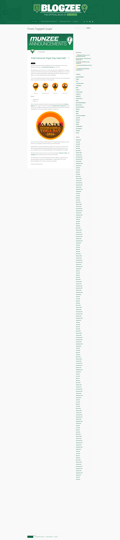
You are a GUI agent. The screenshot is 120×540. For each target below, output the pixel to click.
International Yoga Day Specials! (48, 58)
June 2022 (78, 247)
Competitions (78, 85)
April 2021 (78, 277)
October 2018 (78, 341)
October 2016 (78, 393)
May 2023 (78, 223)
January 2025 (78, 180)
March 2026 (78, 150)
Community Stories (80, 83)
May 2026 (78, 146)
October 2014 (78, 444)
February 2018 (79, 359)
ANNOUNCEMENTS (65, 21)
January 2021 (78, 283)
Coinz (77, 81)
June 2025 (78, 169)
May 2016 (78, 404)
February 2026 (79, 152)
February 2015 (79, 436)
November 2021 (79, 262)
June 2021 (78, 273)
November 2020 (79, 288)
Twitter (65, 153)
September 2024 (79, 189)
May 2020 (78, 301)
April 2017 (78, 380)
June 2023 (78, 221)
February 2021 (79, 281)
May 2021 (78, 275)
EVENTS (77, 89)
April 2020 (78, 303)
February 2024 (79, 204)
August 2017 (78, 371)
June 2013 (78, 479)
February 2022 (79, 255)
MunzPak (78, 109)
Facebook (61, 153)
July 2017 (78, 374)
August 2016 (78, 397)
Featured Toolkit (79, 92)
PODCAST (78, 119)
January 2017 (78, 386)
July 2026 (78, 142)
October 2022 (78, 238)
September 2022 (79, 240)
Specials (77, 122)
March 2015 (78, 434)
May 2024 (78, 197)
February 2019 (79, 333)
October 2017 (78, 367)
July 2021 (78, 270)
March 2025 (78, 176)
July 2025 (78, 167)
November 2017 (79, 365)
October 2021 (78, 264)
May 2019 (78, 326)
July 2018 (78, 348)
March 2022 (78, 253)
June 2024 (78, 195)
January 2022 (78, 258)
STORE (77, 124)
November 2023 (79, 210)
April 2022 (78, 251)
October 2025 (78, 161)
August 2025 (78, 165)
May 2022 (78, 249)
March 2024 (78, 202)
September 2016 (79, 395)
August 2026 (78, 139)
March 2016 (78, 408)
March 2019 (78, 331)
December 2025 (79, 157)
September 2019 (79, 318)
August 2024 (78, 191)
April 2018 (78, 354)
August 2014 (78, 449)
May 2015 (78, 429)
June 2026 (78, 144)
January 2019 (78, 335)
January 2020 (78, 309)
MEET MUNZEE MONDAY (81, 102)
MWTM (77, 111)
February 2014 (79, 462)
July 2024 (78, 193)
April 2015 (78, 432)
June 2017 (78, 376)
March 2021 (78, 279)
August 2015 (78, 423)
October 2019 (78, 316)
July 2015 (78, 425)
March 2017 (78, 382)
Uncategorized (79, 128)
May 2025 (78, 172)
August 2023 (78, 217)
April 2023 (78, 225)
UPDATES (78, 130)
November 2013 (79, 468)
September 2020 (79, 292)
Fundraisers (78, 94)
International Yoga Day (48, 67)
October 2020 (78, 290)
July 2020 (78, 296)
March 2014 (78, 460)
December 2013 (79, 466)
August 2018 (78, 346)
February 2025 (79, 178)
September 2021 (79, 266)
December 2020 (79, 285)
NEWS (77, 113)
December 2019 (79, 311)
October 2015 (78, 419)
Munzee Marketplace (80, 107)
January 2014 (78, 464)
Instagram (33, 154)
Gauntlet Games (79, 98)
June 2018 (78, 350)
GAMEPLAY (78, 96)
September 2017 (79, 369)
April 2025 (78, 174)
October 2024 (78, 187)
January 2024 (78, 206)
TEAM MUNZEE (79, 126)
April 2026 (78, 148)
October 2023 (78, 212)
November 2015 (79, 417)
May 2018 (78, 352)
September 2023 (79, 215)
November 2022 (79, 236)
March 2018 (78, 356)
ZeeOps (77, 132)
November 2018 (79, 339)
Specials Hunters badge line (59, 105)
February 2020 (79, 307)
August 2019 (78, 320)
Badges (77, 79)
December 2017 (79, 363)
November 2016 (79, 391)
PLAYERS (75, 21)
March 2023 (78, 227)
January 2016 (78, 412)
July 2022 (78, 245)
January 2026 (78, 154)
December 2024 (79, 182)
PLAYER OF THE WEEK (80, 115)
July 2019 (78, 322)
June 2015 (78, 427)
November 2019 (79, 313)
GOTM (77, 100)
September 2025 (79, 163)
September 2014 (79, 447)
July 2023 (78, 219)
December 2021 (79, 260)
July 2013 (78, 477)
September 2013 (79, 472)
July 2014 (78, 451)
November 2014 (79, 442)
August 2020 (78, 294)
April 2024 (78, 200)
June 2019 (78, 324)
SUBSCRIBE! (34, 21)
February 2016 (79, 410)
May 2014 (78, 455)
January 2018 (78, 361)
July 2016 (78, 399)
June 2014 (78, 453)
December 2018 (79, 337)
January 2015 (78, 438)
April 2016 (78, 406)
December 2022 (79, 234)
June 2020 (78, 298)
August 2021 (78, 268)
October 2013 (78, 470)
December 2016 (79, 389)
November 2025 (79, 159)
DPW (77, 87)
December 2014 (79, 440)
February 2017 (79, 384)
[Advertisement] (86, 40)
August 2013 (78, 475)
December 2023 (79, 208)
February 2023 (79, 230)
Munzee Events (79, 104)
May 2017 (78, 378)
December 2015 (79, 414)
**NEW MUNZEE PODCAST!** (49, 21)
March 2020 (78, 305)
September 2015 (79, 421)
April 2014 (78, 457)
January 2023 (78, 232)
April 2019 (78, 328)
